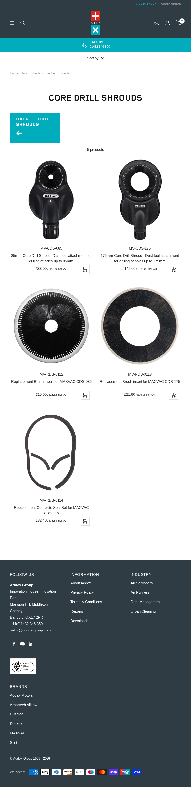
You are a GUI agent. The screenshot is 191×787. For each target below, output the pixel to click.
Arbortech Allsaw (23, 705)
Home (14, 73)
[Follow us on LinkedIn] (30, 644)
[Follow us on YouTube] (22, 644)
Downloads (79, 621)
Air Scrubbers (142, 583)
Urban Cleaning (143, 611)
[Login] (167, 23)
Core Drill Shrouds (56, 73)
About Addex (80, 583)
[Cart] (178, 22)
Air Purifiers (140, 592)
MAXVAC (18, 733)
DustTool (17, 714)
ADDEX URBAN (171, 4)
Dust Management (146, 602)
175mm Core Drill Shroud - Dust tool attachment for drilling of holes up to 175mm (140, 258)
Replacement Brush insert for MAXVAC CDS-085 (51, 381)
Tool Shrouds (30, 73)
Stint (13, 742)
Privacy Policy (82, 592)
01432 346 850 (100, 46)
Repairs (76, 611)
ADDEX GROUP (146, 4)
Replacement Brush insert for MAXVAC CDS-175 (140, 381)
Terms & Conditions (86, 602)
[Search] (22, 23)
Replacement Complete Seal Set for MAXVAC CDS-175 (51, 510)
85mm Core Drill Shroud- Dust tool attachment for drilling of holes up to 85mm (51, 258)
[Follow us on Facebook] (14, 644)
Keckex (16, 723)
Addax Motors (21, 695)
